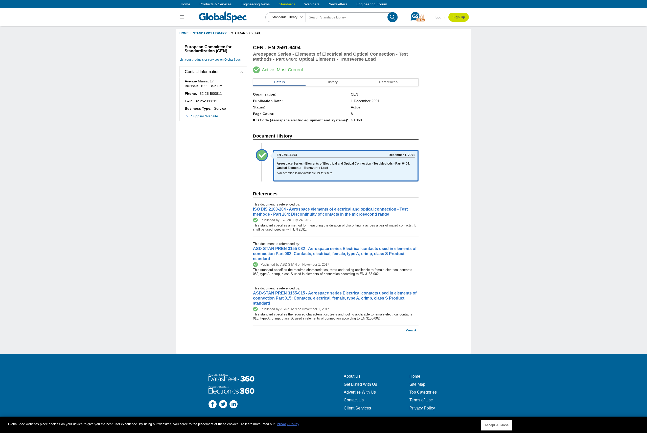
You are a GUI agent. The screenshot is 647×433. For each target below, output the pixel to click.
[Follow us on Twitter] (223, 404)
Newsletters (338, 4)
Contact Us (354, 400)
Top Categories (423, 392)
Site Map (417, 384)
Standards (287, 4)
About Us (352, 376)
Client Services (357, 408)
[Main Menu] (182, 17)
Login (440, 17)
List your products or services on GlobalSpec (210, 59)
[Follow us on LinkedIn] (233, 404)
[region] (323, 425)
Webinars (311, 4)
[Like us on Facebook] (213, 404)
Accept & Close (496, 425)
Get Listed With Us (360, 384)
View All (412, 330)
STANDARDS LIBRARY (210, 33)
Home (185, 4)
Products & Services (215, 4)
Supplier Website (204, 116)
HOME (184, 33)
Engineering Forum (371, 4)
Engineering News (255, 4)
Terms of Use (421, 400)
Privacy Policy (422, 408)
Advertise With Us (360, 392)
